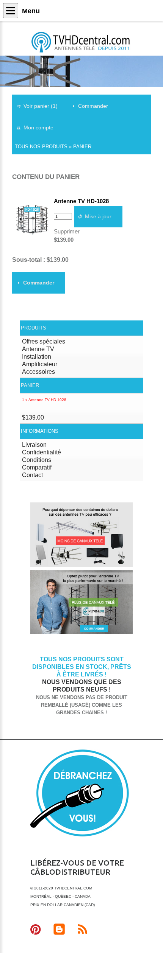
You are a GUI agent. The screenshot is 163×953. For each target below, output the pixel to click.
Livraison (34, 445)
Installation (36, 356)
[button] (41, 106)
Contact (32, 475)
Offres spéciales (43, 341)
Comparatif (37, 467)
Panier (82, 146)
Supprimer (67, 231)
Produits (33, 328)
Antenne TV (38, 349)
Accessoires (38, 371)
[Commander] (81, 632)
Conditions (36, 460)
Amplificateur (39, 364)
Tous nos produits (41, 146)
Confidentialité (41, 452)
